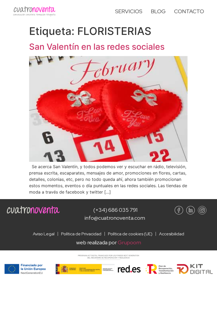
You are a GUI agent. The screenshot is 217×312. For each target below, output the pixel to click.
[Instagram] (202, 210)
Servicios (128, 11)
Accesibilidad (171, 234)
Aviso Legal (44, 234)
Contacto (189, 11)
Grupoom (129, 242)
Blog (158, 11)
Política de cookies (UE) (130, 234)
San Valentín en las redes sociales (97, 47)
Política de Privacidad (81, 234)
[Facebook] (179, 210)
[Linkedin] (190, 210)
